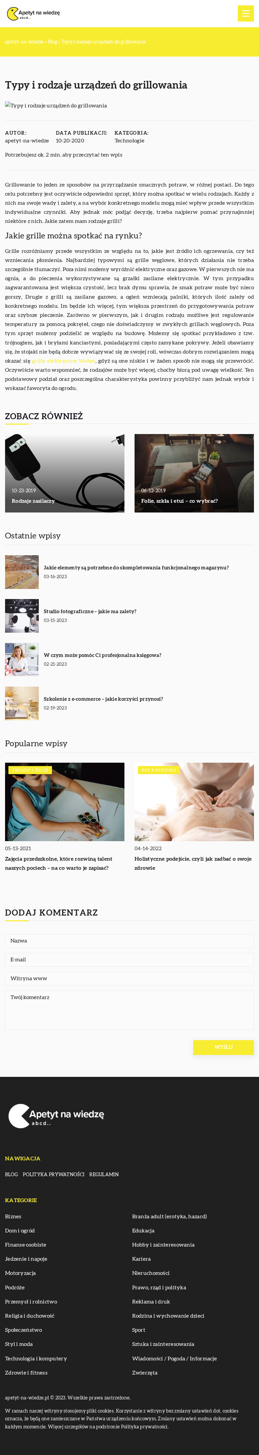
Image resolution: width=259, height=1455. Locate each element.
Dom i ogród (20, 1230)
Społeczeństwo (23, 1330)
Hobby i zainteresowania (163, 1245)
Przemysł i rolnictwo (31, 1301)
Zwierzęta (145, 1373)
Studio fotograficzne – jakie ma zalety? (90, 611)
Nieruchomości (151, 1273)
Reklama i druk (151, 1301)
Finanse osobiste (26, 1245)
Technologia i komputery (36, 1358)
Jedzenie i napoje (26, 1259)
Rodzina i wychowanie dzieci (168, 1316)
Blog (11, 1174)
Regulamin (104, 1174)
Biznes (13, 1216)
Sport (139, 1330)
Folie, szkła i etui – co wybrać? (179, 501)
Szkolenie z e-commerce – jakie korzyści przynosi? (103, 699)
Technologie (129, 140)
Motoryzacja (20, 1273)
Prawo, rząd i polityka (159, 1287)
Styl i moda (19, 1344)
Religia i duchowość (30, 1316)
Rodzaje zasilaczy (33, 501)
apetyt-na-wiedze (27, 140)
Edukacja (143, 1230)
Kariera (141, 1259)
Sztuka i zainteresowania (163, 1344)
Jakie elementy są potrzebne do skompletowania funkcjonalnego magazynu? (136, 567)
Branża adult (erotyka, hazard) (169, 1216)
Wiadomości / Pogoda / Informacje (174, 1358)
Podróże (15, 1287)
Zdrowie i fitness (26, 1373)
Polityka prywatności (53, 1174)
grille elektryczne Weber (63, 361)
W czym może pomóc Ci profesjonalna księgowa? (102, 655)
